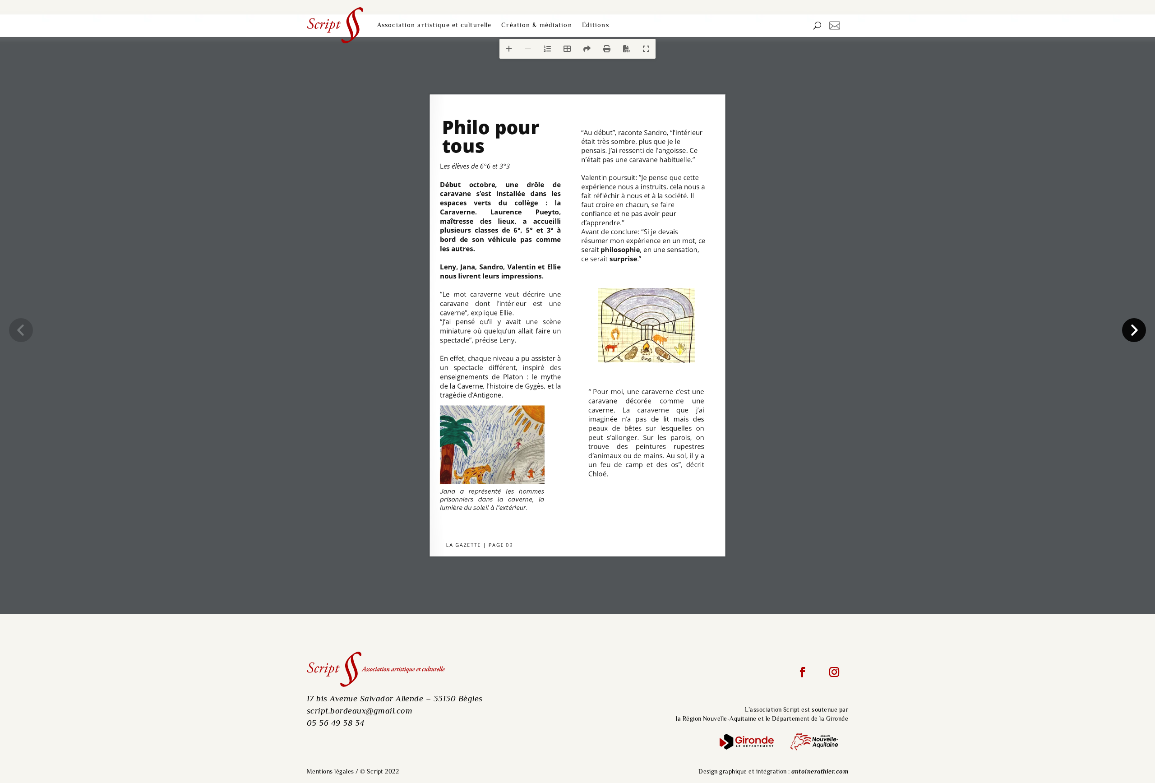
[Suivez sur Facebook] (802, 672)
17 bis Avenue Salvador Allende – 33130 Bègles (395, 699)
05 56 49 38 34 (336, 723)
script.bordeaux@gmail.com (359, 711)
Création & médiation (536, 25)
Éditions (595, 25)
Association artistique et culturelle (434, 25)
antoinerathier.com (819, 772)
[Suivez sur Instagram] (834, 672)
